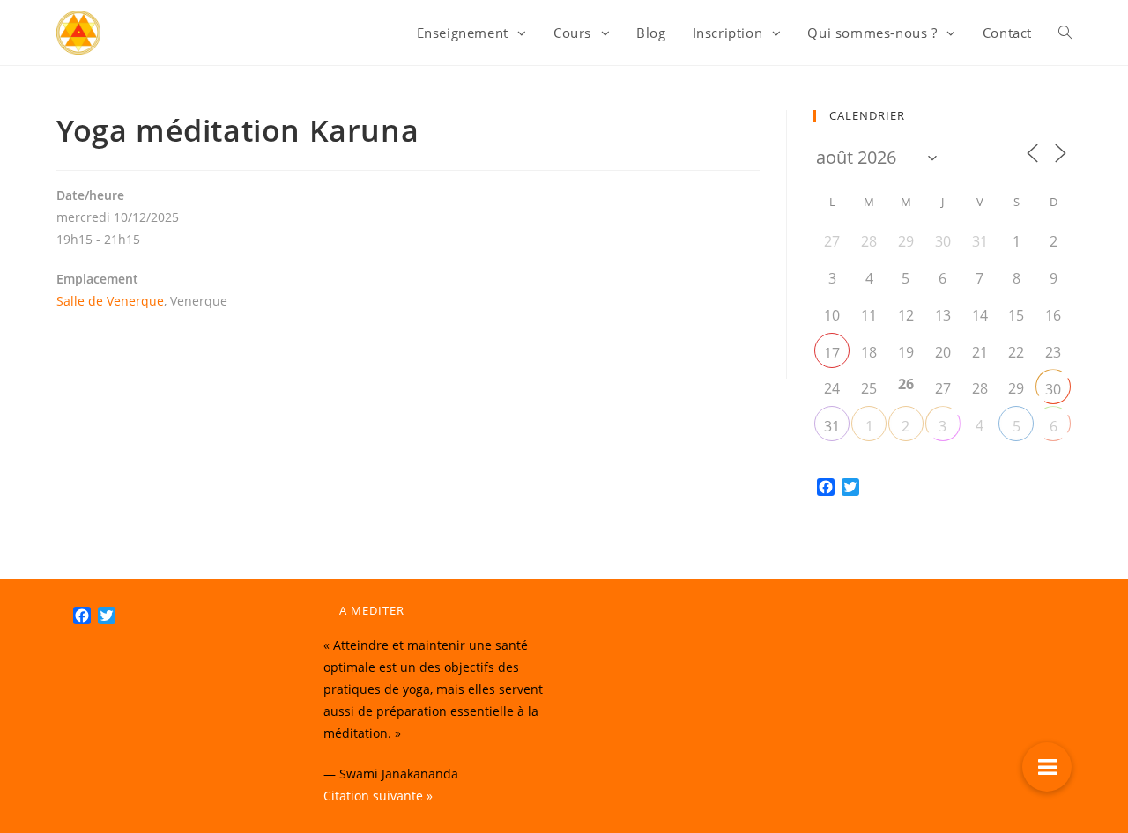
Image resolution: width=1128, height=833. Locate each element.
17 (832, 353)
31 (832, 426)
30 (1053, 389)
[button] (1047, 767)
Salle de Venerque (110, 300)
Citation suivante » (378, 795)
